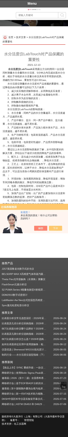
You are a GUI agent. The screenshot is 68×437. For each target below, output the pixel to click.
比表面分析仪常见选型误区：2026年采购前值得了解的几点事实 (24, 318)
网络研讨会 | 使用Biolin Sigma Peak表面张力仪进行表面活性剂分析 (24, 372)
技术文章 (21, 37)
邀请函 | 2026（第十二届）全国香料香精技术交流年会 (24, 378)
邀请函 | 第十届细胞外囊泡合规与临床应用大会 (24, 388)
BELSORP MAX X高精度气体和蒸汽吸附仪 (24, 274)
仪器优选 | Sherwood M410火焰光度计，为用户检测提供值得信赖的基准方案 (24, 349)
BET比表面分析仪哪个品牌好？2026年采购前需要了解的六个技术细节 (24, 328)
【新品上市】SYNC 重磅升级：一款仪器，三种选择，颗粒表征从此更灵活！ (24, 367)
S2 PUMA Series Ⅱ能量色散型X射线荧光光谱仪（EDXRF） (24, 289)
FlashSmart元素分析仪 (14, 284)
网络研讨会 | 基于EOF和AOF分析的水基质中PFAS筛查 (24, 383)
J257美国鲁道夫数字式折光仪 (18, 268)
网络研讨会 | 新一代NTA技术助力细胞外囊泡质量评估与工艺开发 (24, 393)
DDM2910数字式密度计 (15, 294)
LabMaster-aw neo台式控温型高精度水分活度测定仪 (24, 300)
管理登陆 (29, 420)
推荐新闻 (7, 362)
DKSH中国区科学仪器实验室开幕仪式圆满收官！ (24, 399)
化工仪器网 (20, 423)
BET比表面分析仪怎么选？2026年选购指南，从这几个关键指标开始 (24, 339)
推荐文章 (7, 312)
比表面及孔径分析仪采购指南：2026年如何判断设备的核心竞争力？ (24, 323)
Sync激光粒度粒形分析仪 (15, 305)
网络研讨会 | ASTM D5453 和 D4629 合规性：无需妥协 (24, 404)
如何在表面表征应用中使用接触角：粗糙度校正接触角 (24, 344)
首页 (10, 37)
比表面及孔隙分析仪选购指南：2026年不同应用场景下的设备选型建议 (24, 333)
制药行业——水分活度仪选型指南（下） (24, 354)
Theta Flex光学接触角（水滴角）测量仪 (23, 279)
